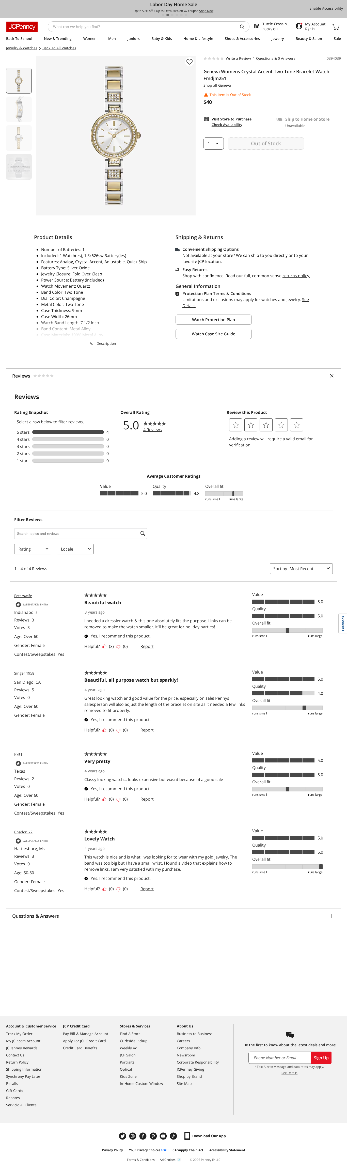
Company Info (188, 1047)
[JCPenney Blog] (174, 1136)
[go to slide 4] (177, 15)
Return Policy (17, 1062)
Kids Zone (128, 1076)
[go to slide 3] (172, 15)
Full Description (102, 343)
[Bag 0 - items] (336, 27)
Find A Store (130, 1033)
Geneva (224, 85)
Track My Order (19, 1033)
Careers (183, 1040)
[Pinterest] (154, 1136)
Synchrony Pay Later (23, 1076)
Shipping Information (24, 1069)
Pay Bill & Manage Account (85, 1033)
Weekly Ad (128, 1047)
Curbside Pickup (134, 1040)
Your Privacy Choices (144, 1150)
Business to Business (195, 1033)
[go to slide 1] (163, 15)
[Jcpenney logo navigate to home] (22, 27)
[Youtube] (164, 1136)
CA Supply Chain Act (187, 1150)
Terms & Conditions (141, 1160)
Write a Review (238, 58)
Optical (126, 1069)
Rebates (13, 1097)
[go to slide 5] (181, 15)
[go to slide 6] (186, 15)
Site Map (184, 1083)
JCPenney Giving (190, 1069)
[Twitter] (123, 1136)
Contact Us (15, 1055)
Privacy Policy (112, 1150)
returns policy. (296, 275)
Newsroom (186, 1055)
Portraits (127, 1062)
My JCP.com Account (23, 1040)
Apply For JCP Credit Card (84, 1040)
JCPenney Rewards (22, 1047)
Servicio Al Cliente (21, 1104)
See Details (289, 1073)
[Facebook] (143, 1136)
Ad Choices (168, 1160)
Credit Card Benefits (80, 1047)
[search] (244, 27)
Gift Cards (14, 1090)
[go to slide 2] (167, 15)
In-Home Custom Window (141, 1083)
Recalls (12, 1083)
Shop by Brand (189, 1076)
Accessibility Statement (227, 1150)
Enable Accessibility (326, 8)
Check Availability (227, 124)
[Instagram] (133, 1136)
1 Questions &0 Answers (274, 58)
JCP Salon (128, 1055)
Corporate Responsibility (198, 1062)
